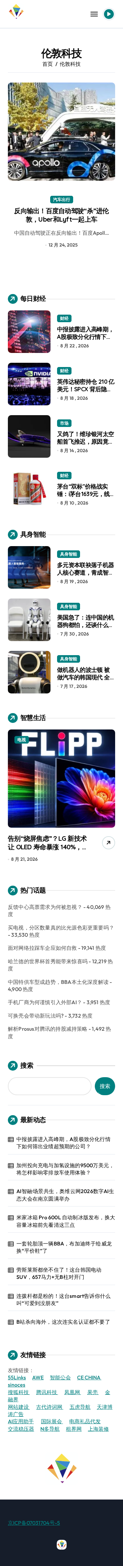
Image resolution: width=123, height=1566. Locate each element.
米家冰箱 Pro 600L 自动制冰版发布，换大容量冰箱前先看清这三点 (65, 1221)
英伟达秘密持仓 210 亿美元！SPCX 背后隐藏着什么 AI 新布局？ (85, 389)
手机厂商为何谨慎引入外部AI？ (45, 1002)
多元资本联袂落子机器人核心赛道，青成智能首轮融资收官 (85, 572)
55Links (17, 1377)
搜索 (26, 1065)
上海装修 (98, 1429)
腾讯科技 (47, 1392)
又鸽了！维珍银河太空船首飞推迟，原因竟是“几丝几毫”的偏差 (85, 441)
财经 (64, 318)
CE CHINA (89, 1377)
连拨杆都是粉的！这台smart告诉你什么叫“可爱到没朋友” (63, 1299)
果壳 (93, 1392)
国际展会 (52, 1421)
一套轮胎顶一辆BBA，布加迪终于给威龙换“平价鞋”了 (64, 1247)
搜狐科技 (19, 1392)
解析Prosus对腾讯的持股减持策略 (48, 1028)
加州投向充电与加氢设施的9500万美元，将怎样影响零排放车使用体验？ (65, 1169)
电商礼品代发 (85, 1421)
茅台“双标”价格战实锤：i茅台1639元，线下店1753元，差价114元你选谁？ (84, 498)
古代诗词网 (49, 1407)
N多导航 (50, 1429)
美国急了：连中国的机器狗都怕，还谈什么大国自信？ (85, 625)
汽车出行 (61, 199)
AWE (38, 1377)
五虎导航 (80, 1407)
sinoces (16, 1384)
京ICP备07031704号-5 (34, 1523)
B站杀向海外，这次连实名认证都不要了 (63, 1321)
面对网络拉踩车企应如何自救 (42, 948)
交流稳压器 (21, 1429)
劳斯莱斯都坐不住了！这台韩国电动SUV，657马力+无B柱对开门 (58, 1273)
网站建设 (19, 1407)
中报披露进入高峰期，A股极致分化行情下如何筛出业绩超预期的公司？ (85, 340)
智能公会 (60, 1377)
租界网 (74, 1429)
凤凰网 (72, 1392)
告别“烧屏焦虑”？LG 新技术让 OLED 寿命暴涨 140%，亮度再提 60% (48, 846)
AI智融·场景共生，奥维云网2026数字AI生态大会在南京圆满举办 (65, 1195)
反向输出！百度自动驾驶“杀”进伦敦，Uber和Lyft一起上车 (61, 215)
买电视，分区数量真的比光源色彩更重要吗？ (61, 927)
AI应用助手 (21, 1421)
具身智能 (68, 554)
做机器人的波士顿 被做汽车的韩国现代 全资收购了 (83, 677)
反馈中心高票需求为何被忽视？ (45, 907)
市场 (64, 423)
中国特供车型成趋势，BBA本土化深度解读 (58, 982)
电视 (21, 739)
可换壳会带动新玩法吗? (36, 1015)
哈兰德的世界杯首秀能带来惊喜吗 (48, 961)
